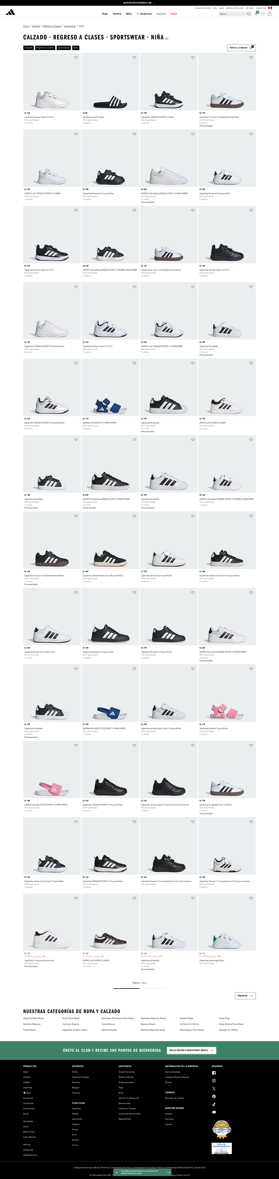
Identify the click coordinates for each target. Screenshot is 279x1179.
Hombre (117, 14)
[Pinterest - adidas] (234, 1097)
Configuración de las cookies (86, 1168)
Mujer (105, 14)
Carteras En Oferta (189, 1024)
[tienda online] (10, 12)
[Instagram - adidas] (234, 1081)
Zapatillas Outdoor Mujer (75, 1030)
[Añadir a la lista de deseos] (76, 58)
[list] (125, 48)
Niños (129, 14)
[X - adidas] (234, 1089)
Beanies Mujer (148, 1024)
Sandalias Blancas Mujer (153, 1018)
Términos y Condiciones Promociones (139, 1168)
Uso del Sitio (200, 1168)
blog (215, 8)
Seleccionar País (185, 1168)
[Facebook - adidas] (234, 1073)
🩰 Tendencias (144, 14)
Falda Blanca (108, 1024)
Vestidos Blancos (32, 1024)
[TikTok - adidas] (234, 1105)
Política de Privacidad (167, 1168)
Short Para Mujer (71, 1018)
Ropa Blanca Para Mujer (231, 1024)
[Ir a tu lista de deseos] (262, 13)
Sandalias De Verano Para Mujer (118, 1018)
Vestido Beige (186, 1018)
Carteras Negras (70, 1024)
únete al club (261, 8)
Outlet (173, 14)
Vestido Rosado (109, 1030)
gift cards (249, 8)
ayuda (221, 8)
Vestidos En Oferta (228, 1030)
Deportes (161, 14)
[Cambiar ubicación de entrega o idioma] (270, 8)
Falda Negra (29, 1030)
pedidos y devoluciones (235, 8)
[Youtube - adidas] (234, 1112)
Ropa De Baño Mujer (33, 1018)
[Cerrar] (116, 1172)
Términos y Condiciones (110, 1168)
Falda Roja (224, 1018)
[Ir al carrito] (269, 13)
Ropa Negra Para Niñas (192, 1030)
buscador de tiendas (203, 8)
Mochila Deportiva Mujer (153, 1030)
